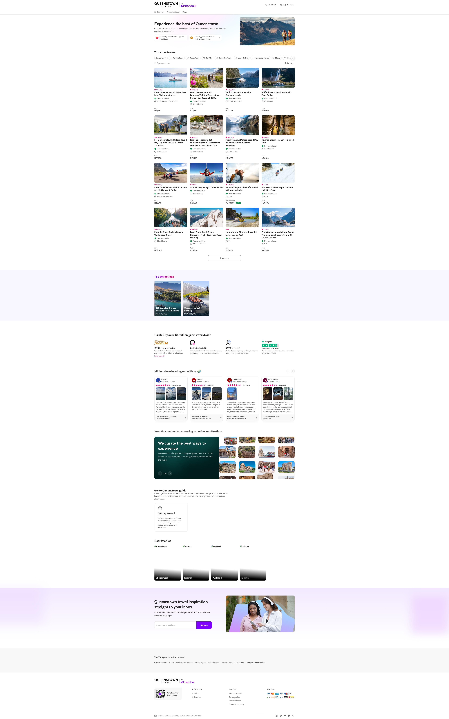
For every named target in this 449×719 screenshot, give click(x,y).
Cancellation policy (236, 704)
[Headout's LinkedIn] (277, 716)
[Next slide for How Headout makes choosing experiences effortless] (170, 473)
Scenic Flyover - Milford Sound (207, 662)
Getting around (166, 513)
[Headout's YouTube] (285, 716)
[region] (170, 78)
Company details (235, 693)
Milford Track (227, 662)
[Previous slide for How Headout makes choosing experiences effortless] (160, 473)
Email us (197, 697)
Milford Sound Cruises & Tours (180, 662)
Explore (160, 12)
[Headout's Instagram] (281, 716)
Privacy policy (234, 697)
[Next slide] (293, 371)
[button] (160, 393)
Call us (196, 693)
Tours (185, 12)
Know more (158, 356)
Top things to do (173, 12)
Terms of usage (235, 700)
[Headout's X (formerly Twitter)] (293, 716)
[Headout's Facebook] (289, 716)
